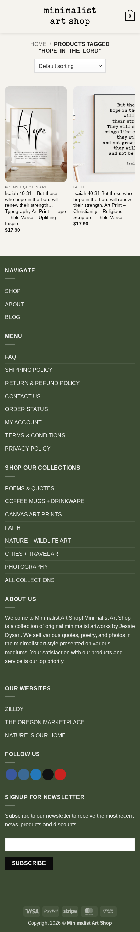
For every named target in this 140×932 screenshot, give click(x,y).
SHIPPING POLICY (29, 370)
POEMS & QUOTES (29, 488)
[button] (9, 16)
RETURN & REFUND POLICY (42, 383)
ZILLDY (14, 709)
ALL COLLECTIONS (30, 580)
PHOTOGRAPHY (26, 567)
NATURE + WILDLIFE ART (38, 541)
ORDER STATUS (26, 409)
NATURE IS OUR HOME (35, 735)
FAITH (13, 528)
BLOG (12, 317)
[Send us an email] (48, 774)
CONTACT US (23, 396)
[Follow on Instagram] (23, 774)
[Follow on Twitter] (35, 774)
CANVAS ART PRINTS (33, 514)
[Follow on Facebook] (11, 774)
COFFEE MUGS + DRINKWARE (45, 501)
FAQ (10, 357)
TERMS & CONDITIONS (35, 435)
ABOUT (14, 304)
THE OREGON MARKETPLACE (45, 722)
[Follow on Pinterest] (60, 774)
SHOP (13, 291)
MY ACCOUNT (23, 422)
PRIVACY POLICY (28, 449)
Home (38, 44)
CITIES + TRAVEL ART (33, 554)
